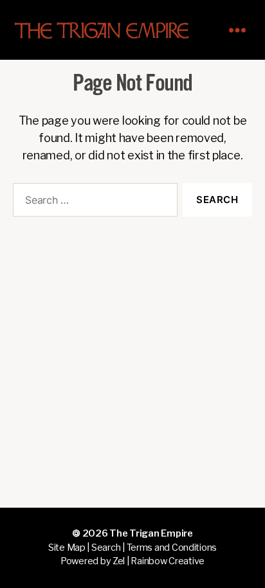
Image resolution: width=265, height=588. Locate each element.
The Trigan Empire (150, 533)
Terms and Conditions (172, 547)
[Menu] (244, 30)
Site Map (67, 547)
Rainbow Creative (168, 561)
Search (105, 547)
